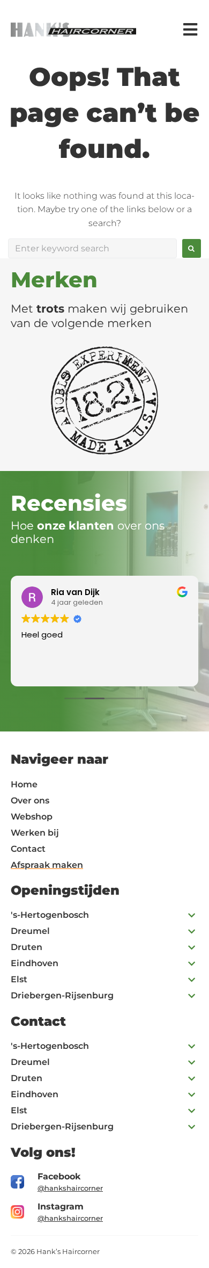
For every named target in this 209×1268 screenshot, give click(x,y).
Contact (28, 849)
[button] (104, 915)
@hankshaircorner (70, 1188)
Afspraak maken (47, 865)
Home (24, 784)
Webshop (32, 816)
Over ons (30, 800)
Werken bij (35, 833)
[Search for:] (92, 248)
